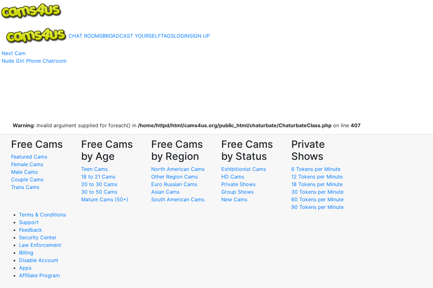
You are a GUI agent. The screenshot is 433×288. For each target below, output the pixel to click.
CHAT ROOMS (85, 36)
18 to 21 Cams (98, 176)
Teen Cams (94, 169)
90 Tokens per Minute (317, 207)
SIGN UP (199, 36)
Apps (25, 268)
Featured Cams (29, 156)
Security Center (37, 237)
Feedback (30, 230)
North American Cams (177, 169)
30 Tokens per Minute (317, 192)
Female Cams (27, 164)
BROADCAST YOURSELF (131, 36)
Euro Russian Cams (174, 184)
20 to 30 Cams (99, 184)
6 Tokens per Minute (315, 169)
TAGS (167, 36)
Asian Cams (165, 192)
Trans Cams (25, 187)
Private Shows (238, 184)
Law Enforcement (40, 245)
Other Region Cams (174, 176)
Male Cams (24, 172)
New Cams (234, 199)
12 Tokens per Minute (317, 176)
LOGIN (181, 36)
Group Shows (237, 192)
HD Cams (232, 176)
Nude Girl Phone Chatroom (34, 61)
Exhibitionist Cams (243, 169)
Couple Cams (27, 179)
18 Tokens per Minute (317, 184)
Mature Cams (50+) (104, 199)
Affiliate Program (40, 275)
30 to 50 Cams (99, 192)
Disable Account (38, 260)
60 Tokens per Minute (317, 199)
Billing (26, 252)
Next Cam (14, 53)
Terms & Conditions (42, 214)
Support (29, 222)
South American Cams (177, 199)
